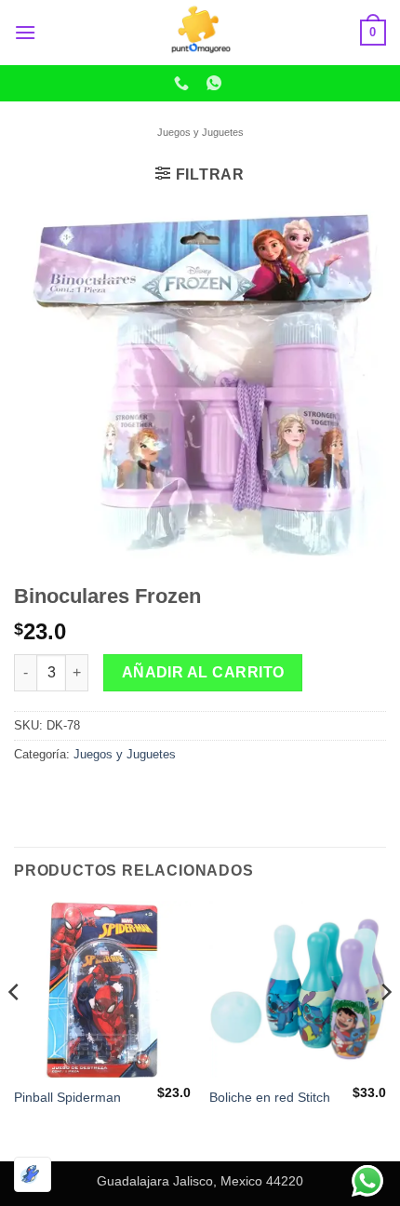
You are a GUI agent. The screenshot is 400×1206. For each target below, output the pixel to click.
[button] (25, 32)
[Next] (385, 1029)
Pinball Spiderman (67, 1098)
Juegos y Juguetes (200, 132)
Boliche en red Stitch (269, 1098)
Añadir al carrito (203, 672)
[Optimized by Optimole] (32, 1174)
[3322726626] (183, 83)
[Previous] (15, 1029)
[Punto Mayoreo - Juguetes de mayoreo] (200, 32)
